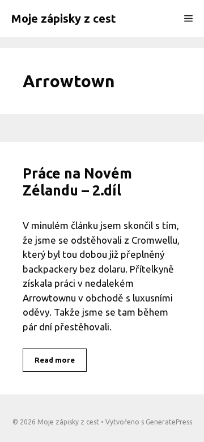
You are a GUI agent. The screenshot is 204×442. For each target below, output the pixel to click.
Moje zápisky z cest (63, 18)
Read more (55, 360)
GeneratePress (169, 422)
